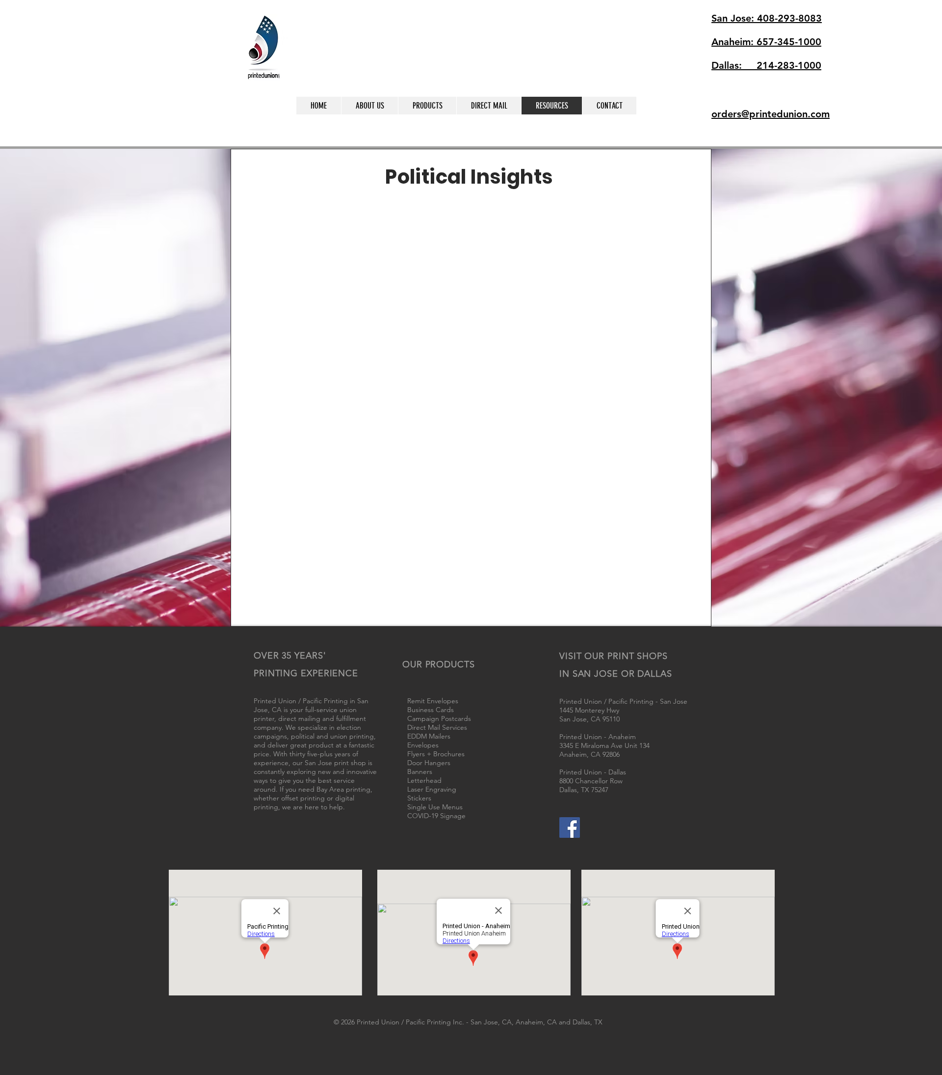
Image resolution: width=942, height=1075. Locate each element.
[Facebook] (569, 827)
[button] (678, 118)
